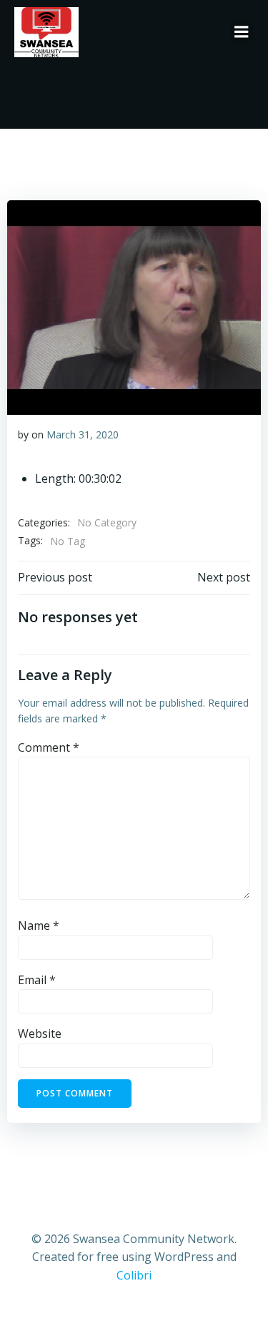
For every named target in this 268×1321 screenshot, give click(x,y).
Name (38, 925)
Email (37, 980)
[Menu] (241, 32)
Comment (48, 747)
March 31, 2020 (82, 434)
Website (39, 1033)
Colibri (134, 1275)
